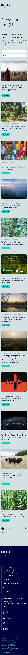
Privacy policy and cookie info (13, 599)
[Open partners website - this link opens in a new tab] (15, 612)
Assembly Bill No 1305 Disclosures (14, 603)
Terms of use (7, 601)
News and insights (10, 583)
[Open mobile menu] (24, 5)
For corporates (9, 570)
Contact (6, 591)
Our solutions (8, 567)
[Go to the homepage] (5, 5)
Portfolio (6, 579)
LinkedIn (5, 606)
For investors (8, 576)
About (5, 587)
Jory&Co (8, 652)
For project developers (12, 573)
